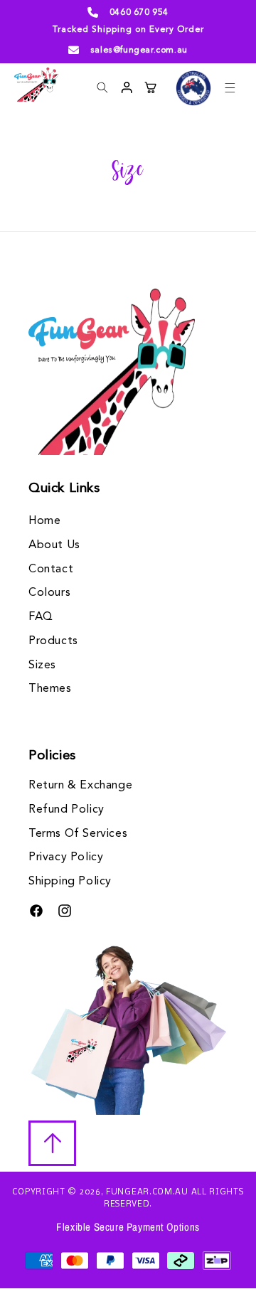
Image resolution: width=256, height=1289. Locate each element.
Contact (50, 569)
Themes (50, 689)
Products (53, 641)
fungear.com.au (147, 1192)
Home (44, 521)
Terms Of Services (77, 834)
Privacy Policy (65, 857)
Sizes (42, 665)
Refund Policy (66, 809)
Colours (49, 593)
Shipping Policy (70, 881)
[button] (230, 87)
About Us (54, 545)
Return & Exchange (80, 785)
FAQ (40, 617)
